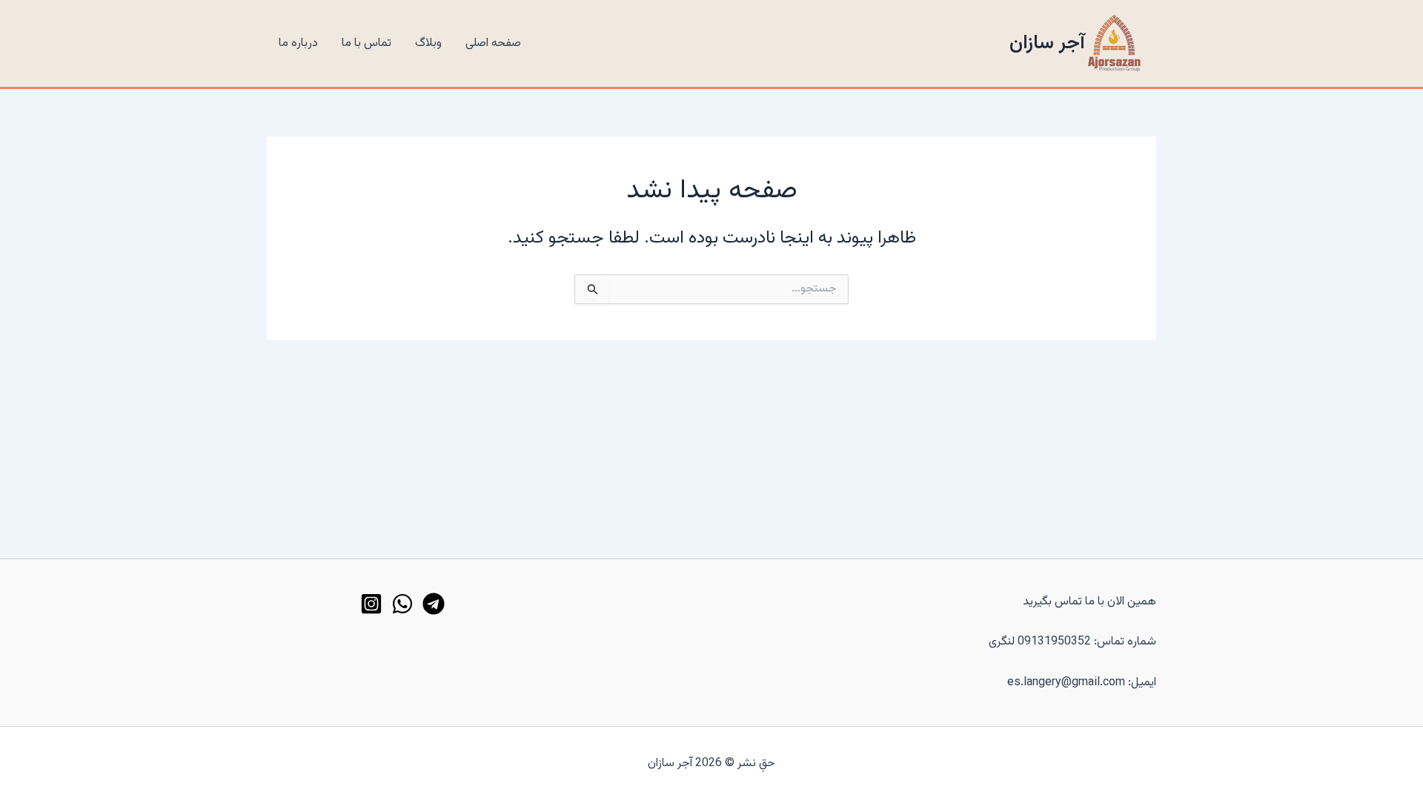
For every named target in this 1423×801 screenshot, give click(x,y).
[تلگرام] (433, 604)
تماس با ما (366, 43)
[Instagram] (371, 604)
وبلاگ (428, 43)
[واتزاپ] (402, 604)
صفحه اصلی (493, 43)
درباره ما (298, 43)
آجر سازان (1047, 43)
